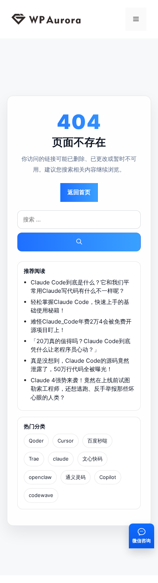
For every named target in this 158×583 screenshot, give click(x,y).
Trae (34, 459)
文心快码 (92, 459)
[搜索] (79, 242)
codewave (41, 495)
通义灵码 (76, 477)
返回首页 (79, 192)
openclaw (40, 477)
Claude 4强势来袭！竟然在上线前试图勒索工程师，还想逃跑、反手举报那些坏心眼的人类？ (82, 389)
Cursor (66, 441)
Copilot (107, 477)
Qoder (36, 441)
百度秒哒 (97, 441)
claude (61, 459)
